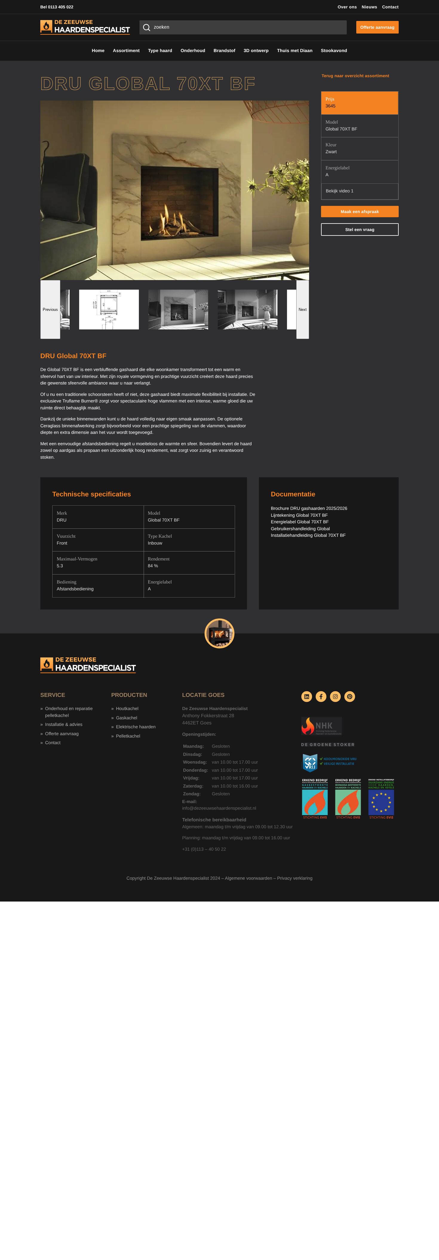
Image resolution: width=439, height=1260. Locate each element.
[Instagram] (335, 696)
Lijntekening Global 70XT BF (299, 515)
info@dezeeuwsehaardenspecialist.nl (219, 808)
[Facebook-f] (321, 696)
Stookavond (334, 50)
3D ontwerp (256, 50)
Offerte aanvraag (62, 733)
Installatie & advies (63, 724)
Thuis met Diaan (295, 50)
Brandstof (224, 50)
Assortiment (126, 50)
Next (303, 309)
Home (98, 50)
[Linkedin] (306, 696)
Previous (50, 309)
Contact (390, 6)
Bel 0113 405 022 (56, 6)
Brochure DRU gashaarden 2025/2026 (309, 508)
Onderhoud (193, 50)
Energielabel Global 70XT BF (300, 522)
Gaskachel (126, 718)
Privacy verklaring (294, 878)
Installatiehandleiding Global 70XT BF (308, 535)
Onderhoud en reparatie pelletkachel (69, 712)
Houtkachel (127, 708)
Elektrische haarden (136, 726)
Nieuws (369, 6)
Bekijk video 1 (340, 191)
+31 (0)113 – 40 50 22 (204, 849)
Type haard (160, 50)
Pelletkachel (128, 736)
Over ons (347, 6)
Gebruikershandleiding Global (300, 528)
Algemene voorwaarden (248, 878)
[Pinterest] (349, 696)
